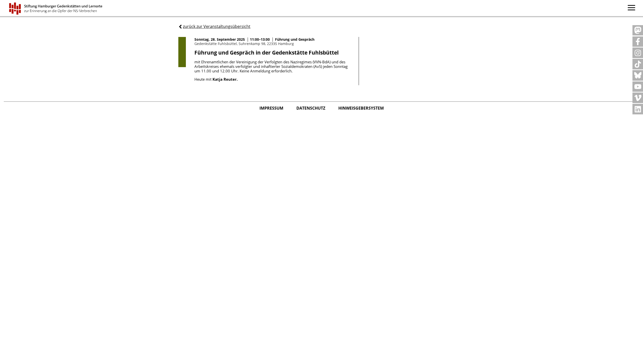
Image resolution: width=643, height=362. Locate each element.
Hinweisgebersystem (361, 108)
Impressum (271, 108)
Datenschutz (311, 108)
